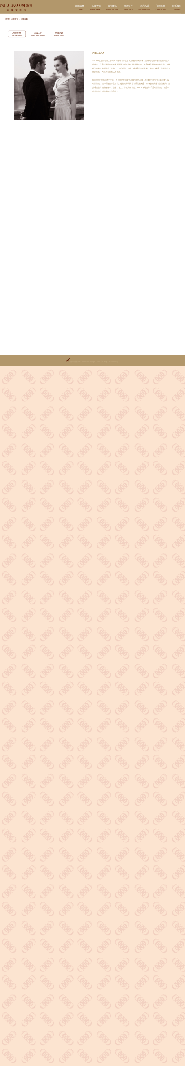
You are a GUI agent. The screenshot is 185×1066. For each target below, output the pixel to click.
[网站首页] (17, 7)
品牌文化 (95, 7)
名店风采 (144, 7)
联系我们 (176, 7)
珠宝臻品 (112, 7)
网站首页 (79, 7)
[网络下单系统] (68, 361)
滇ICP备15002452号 (109, 361)
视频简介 (160, 7)
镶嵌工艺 (38, 33)
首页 (7, 19)
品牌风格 (59, 33)
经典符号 (128, 7)
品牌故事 (24, 19)
